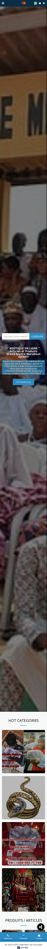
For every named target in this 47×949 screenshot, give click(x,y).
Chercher (37, 336)
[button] (3, 3)
